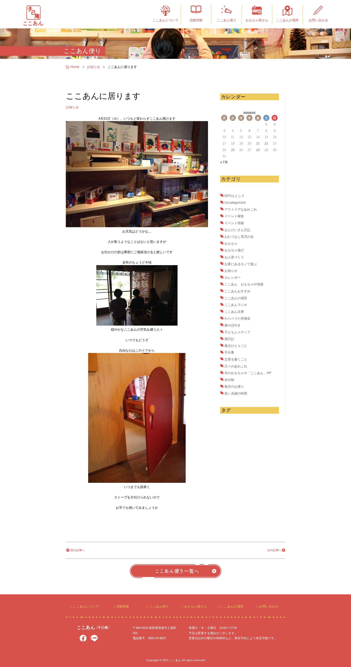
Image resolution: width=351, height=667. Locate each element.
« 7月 (224, 162)
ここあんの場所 (287, 20)
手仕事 (229, 352)
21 (258, 143)
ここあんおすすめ (237, 291)
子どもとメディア (237, 332)
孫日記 (229, 339)
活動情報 (196, 20)
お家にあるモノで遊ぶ (240, 264)
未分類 (229, 380)
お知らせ (72, 107)
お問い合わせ (318, 20)
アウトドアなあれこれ (240, 209)
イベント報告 (234, 216)
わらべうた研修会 (237, 318)
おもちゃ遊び (234, 250)
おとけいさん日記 (237, 230)
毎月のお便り (234, 386)
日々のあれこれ (235, 366)
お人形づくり (234, 257)
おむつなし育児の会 (239, 236)
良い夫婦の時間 (235, 393)
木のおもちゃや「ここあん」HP (247, 373)
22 (266, 143)
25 (233, 150)
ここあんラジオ (235, 305)
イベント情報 (234, 223)
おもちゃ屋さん (257, 20)
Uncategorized (235, 202)
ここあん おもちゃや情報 (243, 284)
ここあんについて (166, 20)
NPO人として (234, 196)
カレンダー (232, 277)
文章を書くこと (235, 359)
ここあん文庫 (234, 311)
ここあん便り (226, 20)
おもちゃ (230, 243)
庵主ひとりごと (235, 345)
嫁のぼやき (232, 325)
